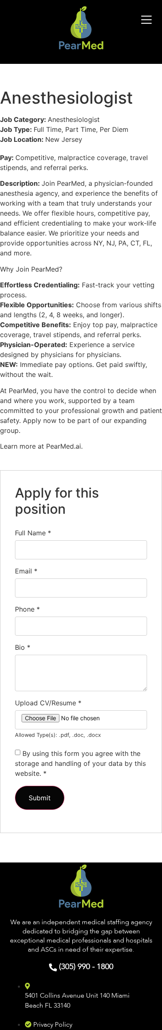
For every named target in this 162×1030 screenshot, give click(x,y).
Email (26, 571)
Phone (27, 609)
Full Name (33, 533)
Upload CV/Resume (48, 703)
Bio (22, 647)
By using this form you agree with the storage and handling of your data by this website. (80, 763)
